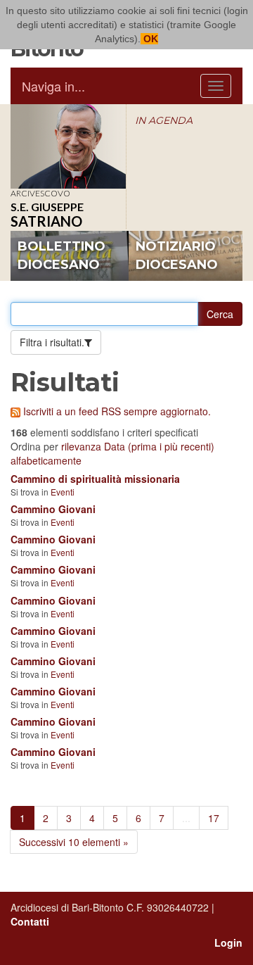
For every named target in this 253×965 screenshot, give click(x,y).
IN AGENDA (164, 120)
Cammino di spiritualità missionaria (95, 479)
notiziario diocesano (177, 255)
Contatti (30, 921)
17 (213, 818)
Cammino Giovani (53, 509)
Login (228, 942)
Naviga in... (53, 86)
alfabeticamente (46, 460)
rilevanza (81, 446)
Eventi (62, 492)
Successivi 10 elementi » (74, 842)
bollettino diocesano (61, 255)
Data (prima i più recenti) (159, 446)
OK (149, 38)
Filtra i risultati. (52, 342)
